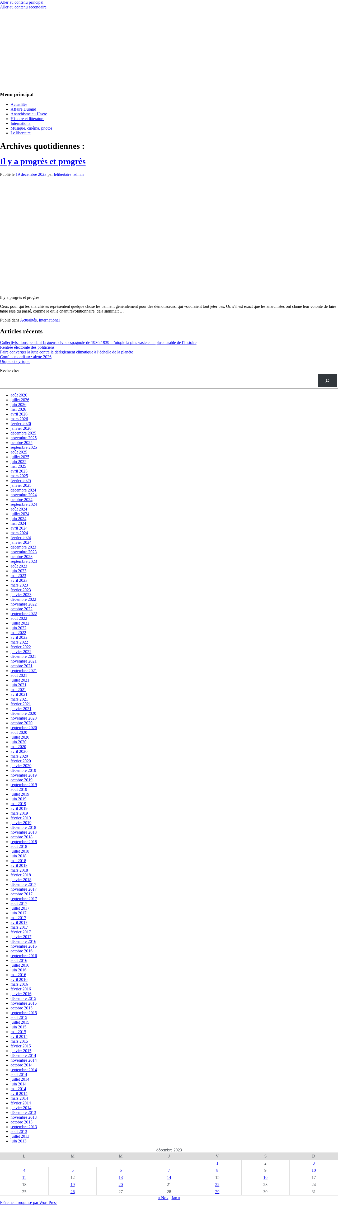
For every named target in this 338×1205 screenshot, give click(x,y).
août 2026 (19, 395)
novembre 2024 (24, 495)
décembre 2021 (23, 656)
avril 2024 (19, 528)
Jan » (176, 1197)
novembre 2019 (24, 775)
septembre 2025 (24, 447)
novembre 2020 (24, 718)
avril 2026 (19, 414)
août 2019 (19, 789)
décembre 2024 (23, 490)
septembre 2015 (24, 1012)
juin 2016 (18, 970)
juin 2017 (18, 913)
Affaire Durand (23, 109)
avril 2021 (19, 694)
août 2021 (19, 675)
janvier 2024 (21, 542)
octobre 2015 (21, 1008)
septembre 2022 (24, 613)
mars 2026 (19, 419)
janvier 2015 (21, 1050)
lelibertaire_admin (69, 174)
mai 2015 (18, 1031)
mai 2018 (18, 860)
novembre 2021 (24, 661)
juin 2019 (18, 799)
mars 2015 (19, 1041)
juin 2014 (18, 1084)
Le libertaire (21, 133)
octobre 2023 (21, 556)
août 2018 (19, 846)
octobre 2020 (21, 723)
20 (121, 1184)
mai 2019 (18, 803)
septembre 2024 (24, 504)
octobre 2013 (21, 1122)
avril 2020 (19, 751)
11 (24, 1177)
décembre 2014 (23, 1055)
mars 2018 (19, 870)
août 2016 (19, 960)
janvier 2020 (21, 765)
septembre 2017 (24, 898)
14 (169, 1177)
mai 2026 (18, 409)
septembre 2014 (24, 1069)
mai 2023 (18, 575)
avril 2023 (19, 580)
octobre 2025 (21, 442)
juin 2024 (18, 518)
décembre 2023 (23, 547)
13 (121, 1177)
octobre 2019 (21, 780)
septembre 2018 (24, 841)
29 (217, 1191)
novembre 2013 (24, 1117)
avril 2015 (19, 1036)
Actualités (19, 104)
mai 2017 (18, 917)
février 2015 (21, 1046)
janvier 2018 (21, 879)
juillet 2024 (20, 514)
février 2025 (21, 480)
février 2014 (21, 1103)
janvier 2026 (21, 428)
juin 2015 (18, 1027)
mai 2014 (18, 1088)
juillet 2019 (20, 794)
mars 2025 (19, 476)
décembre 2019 (23, 770)
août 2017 (19, 903)
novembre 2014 (24, 1060)
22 (217, 1184)
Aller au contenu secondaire (23, 7)
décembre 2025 (23, 433)
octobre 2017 (21, 894)
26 (73, 1191)
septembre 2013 (24, 1126)
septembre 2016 (24, 955)
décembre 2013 (23, 1112)
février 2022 (21, 647)
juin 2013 (18, 1141)
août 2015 (19, 1017)
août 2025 (19, 452)
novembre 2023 (24, 552)
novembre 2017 (24, 889)
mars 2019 (19, 813)
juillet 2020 (20, 737)
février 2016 (21, 989)
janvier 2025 (21, 485)
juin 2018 (18, 856)
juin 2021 (18, 685)
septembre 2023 (24, 561)
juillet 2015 (20, 1022)
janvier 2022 (21, 651)
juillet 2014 (20, 1079)
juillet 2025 (20, 457)
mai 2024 (18, 523)
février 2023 (21, 590)
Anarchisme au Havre (29, 114)
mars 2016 (19, 984)
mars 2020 (19, 756)
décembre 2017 (23, 884)
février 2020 (21, 761)
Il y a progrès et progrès (43, 161)
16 (265, 1177)
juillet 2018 (20, 851)
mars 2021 (19, 699)
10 (314, 1170)
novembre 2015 (24, 1003)
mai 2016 (18, 974)
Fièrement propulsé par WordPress (28, 1202)
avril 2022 (19, 637)
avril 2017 (19, 922)
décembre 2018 (23, 827)
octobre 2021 (21, 666)
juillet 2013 (20, 1136)
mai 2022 (18, 632)
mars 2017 (19, 927)
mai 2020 (18, 746)
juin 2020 (18, 742)
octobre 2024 (21, 499)
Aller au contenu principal (21, 2)
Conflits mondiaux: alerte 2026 (25, 357)
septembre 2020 (24, 727)
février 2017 (21, 932)
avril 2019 (19, 808)
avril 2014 (19, 1093)
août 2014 (19, 1074)
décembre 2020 (23, 713)
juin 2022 (18, 628)
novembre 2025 (24, 438)
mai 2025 (18, 466)
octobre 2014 (21, 1065)
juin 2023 (18, 571)
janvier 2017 (21, 936)
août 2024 (19, 509)
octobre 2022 (21, 609)
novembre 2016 (24, 946)
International (21, 123)
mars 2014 (19, 1098)
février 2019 (21, 818)
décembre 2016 (23, 941)
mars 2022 (19, 642)
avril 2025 (19, 471)
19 (73, 1184)
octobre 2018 (21, 837)
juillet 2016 (20, 965)
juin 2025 (18, 461)
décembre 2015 (23, 998)
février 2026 (21, 423)
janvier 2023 (21, 594)
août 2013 (19, 1131)
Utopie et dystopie (15, 361)
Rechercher (9, 370)
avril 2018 (19, 865)
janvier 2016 (21, 993)
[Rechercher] (327, 380)
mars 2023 (19, 585)
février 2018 (21, 875)
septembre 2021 (24, 670)
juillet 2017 (20, 908)
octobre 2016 (21, 951)
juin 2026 (18, 404)
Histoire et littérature (27, 118)
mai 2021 (18, 689)
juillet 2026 (20, 400)
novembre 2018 (24, 832)
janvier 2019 (21, 822)
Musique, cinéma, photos (31, 128)
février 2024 (21, 537)
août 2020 (19, 732)
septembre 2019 (24, 784)
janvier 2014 (21, 1107)
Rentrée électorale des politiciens (27, 347)
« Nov (163, 1197)
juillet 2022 (20, 623)
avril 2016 (19, 979)
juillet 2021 (20, 680)
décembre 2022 (23, 599)
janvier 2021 (21, 708)
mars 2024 (19, 533)
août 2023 (19, 566)
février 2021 (21, 704)
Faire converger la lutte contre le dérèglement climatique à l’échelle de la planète (66, 352)
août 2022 (19, 618)
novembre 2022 (24, 604)
